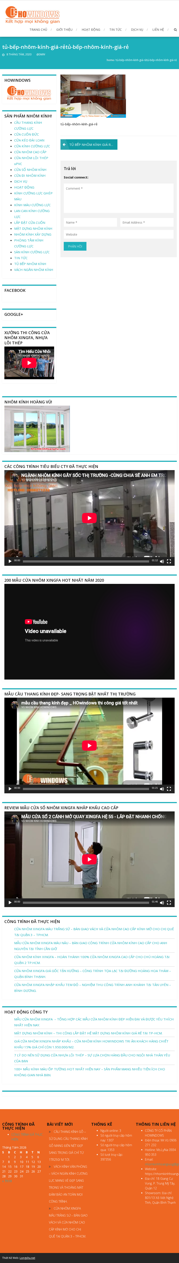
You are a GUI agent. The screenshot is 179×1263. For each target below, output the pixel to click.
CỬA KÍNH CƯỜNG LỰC (32, 146)
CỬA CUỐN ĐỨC (26, 134)
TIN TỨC (115, 29)
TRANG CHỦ (38, 29)
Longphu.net (27, 1258)
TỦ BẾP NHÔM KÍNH (30, 264)
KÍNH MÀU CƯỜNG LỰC (32, 205)
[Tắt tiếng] (162, 561)
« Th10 (7, 1181)
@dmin (40, 54)
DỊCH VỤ (137, 29)
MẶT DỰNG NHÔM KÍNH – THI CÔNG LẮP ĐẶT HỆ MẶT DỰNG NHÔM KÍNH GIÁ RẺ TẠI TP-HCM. (88, 1033)
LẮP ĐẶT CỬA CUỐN (29, 222)
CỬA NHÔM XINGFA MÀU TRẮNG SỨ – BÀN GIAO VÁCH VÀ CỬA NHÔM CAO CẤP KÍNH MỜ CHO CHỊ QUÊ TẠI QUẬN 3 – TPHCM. (68, 1222)
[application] (89, 518)
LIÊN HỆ (158, 29)
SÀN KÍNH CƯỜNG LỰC (32, 252)
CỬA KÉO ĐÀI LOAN (29, 140)
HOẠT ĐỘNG (91, 29)
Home (110, 60)
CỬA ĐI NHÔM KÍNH (30, 175)
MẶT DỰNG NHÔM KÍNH (33, 228)
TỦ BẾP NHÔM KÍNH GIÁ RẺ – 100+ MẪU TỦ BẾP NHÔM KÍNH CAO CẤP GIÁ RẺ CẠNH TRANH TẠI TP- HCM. (93, 144)
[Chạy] (10, 561)
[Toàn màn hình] (169, 561)
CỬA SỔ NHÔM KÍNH (30, 169)
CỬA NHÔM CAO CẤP (30, 152)
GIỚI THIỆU (64, 29)
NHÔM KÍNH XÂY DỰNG (32, 234)
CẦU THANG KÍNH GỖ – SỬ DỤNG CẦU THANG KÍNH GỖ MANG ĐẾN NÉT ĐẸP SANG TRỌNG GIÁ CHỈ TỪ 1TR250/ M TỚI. (68, 1146)
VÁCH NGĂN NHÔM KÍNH (33, 269)
